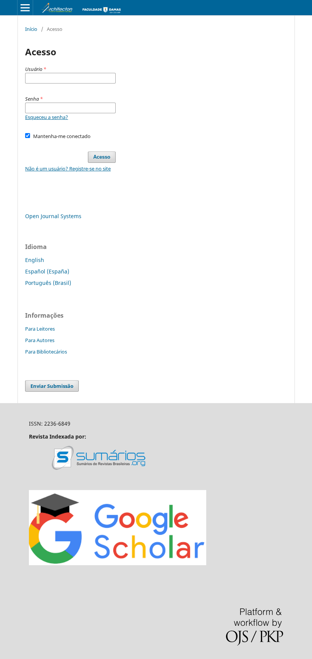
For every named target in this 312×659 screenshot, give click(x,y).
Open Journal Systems (53, 216)
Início (31, 29)
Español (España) (47, 271)
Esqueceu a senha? (46, 117)
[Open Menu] (25, 7)
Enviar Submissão (51, 386)
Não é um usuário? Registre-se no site (68, 168)
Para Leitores (40, 328)
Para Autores (39, 340)
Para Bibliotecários (46, 351)
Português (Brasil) (48, 282)
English (34, 260)
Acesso (101, 157)
